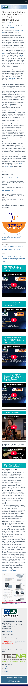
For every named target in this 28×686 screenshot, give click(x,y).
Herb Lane (12, 106)
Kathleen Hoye (8, 166)
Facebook (6, 666)
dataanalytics (12, 236)
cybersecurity (5, 236)
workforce (4, 239)
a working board (17, 111)
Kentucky (19, 236)
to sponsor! (11, 27)
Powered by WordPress (14, 680)
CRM (19, 234)
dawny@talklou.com (11, 631)
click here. (17, 603)
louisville (4, 237)
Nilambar (17, 681)
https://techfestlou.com (10, 26)
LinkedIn (6, 668)
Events (5, 234)
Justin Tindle (14, 101)
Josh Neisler (12, 78)
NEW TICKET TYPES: (7, 191)
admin (15, 23)
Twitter (5, 670)
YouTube (6, 671)
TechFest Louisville (15, 237)
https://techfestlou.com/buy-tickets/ (14, 178)
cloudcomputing (14, 234)
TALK (8, 237)
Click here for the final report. (9, 570)
